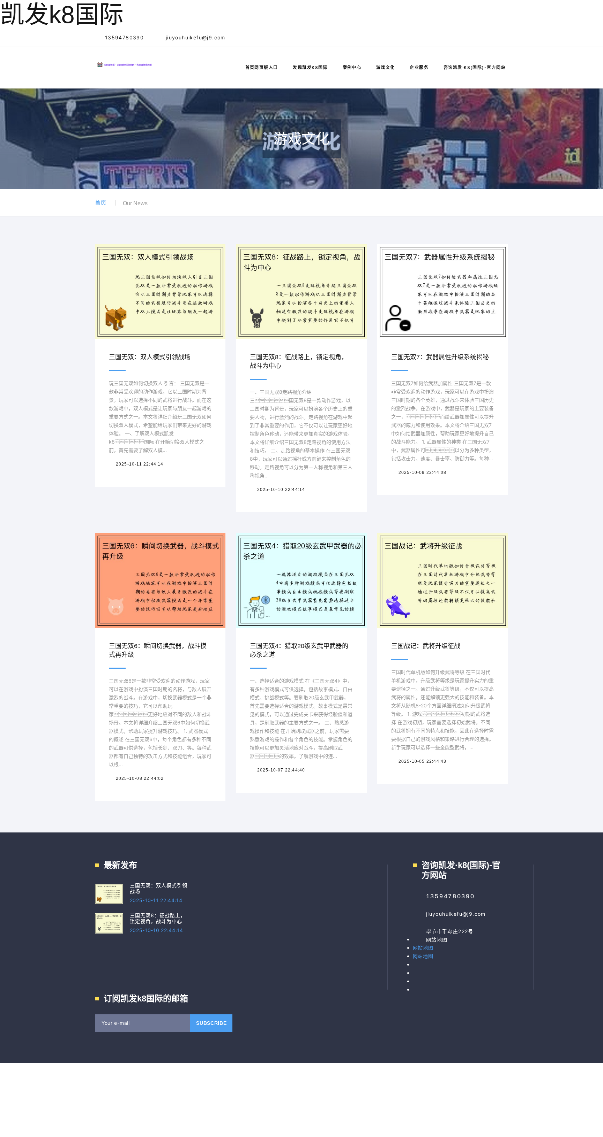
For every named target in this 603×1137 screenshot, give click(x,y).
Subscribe (211, 1023)
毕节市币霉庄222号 (450, 931)
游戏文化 (385, 67)
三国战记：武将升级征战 (425, 646)
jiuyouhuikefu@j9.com (195, 37)
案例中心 (352, 67)
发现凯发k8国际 (310, 67)
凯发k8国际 (62, 14)
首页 (100, 203)
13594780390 (124, 37)
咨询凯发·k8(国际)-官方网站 (475, 67)
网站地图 (437, 940)
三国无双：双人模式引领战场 (150, 357)
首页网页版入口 (261, 67)
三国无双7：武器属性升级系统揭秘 (440, 357)
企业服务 (419, 67)
